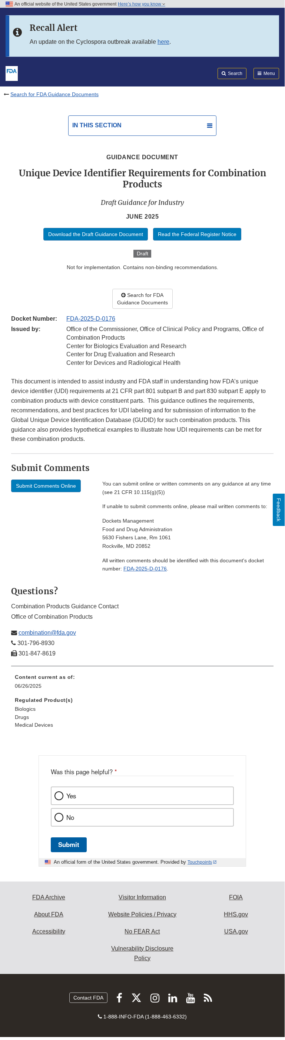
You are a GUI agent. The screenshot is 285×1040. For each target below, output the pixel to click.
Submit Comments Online (46, 486)
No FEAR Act (142, 931)
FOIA (236, 897)
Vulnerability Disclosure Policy (142, 953)
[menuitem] (142, 684)
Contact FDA (88, 998)
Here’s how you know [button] (140, 4)
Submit (68, 844)
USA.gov (236, 931)
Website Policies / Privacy (142, 914)
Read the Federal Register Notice (197, 234)
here (163, 42)
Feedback (279, 509)
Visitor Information (142, 897)
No (70, 817)
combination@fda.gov (47, 632)
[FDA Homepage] (12, 73)
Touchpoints (200, 862)
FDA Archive (48, 897)
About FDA (48, 914)
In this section (97, 125)
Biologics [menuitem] (25, 709)
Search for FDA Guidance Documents (54, 94)
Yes (71, 795)
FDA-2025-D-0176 (90, 318)
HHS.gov (236, 914)
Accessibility (48, 931)
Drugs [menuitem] (22, 717)
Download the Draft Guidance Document (95, 234)
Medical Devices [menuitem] (34, 725)
